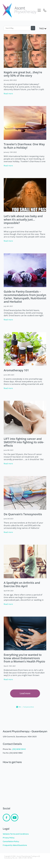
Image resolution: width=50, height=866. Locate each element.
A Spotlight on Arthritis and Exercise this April (22, 584)
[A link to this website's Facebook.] (6, 817)
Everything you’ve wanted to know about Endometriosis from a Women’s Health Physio (24, 658)
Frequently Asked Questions (15, 845)
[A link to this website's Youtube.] (14, 817)
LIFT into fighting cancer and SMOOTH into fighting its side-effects (24, 442)
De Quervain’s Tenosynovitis (23, 514)
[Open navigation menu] (39, 10)
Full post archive (28, 707)
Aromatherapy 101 (16, 370)
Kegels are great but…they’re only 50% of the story (23, 74)
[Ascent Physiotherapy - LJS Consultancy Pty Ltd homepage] (19, 10)
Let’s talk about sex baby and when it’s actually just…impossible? (23, 219)
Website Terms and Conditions (16, 834)
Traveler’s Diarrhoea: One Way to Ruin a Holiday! (24, 145)
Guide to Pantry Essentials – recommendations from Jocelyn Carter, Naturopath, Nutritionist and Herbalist (25, 296)
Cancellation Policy (11, 841)
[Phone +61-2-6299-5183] (45, 10)
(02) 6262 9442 (19, 749)
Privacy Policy (8, 837)
